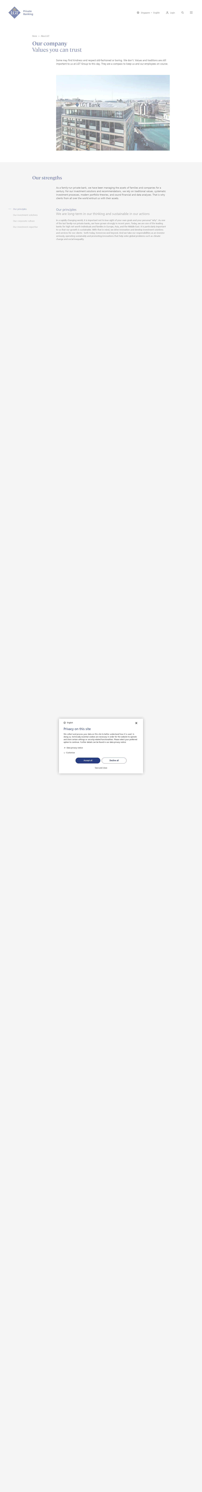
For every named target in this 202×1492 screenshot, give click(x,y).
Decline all (114, 760)
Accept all (88, 760)
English (70, 723)
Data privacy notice (75, 747)
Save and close (101, 768)
